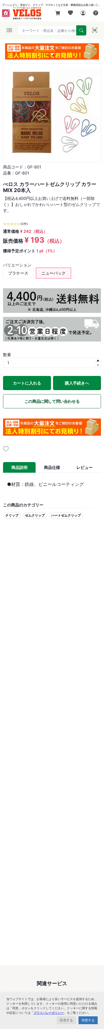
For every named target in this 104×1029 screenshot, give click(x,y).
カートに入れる (27, 383)
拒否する (66, 1020)
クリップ (11, 515)
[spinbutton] (52, 363)
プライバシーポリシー (49, 1013)
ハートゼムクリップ (66, 515)
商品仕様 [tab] (52, 467)
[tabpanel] (52, 484)
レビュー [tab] (84, 467)
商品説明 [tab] (19, 467)
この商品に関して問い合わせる (52, 401)
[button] (52, 54)
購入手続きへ (77, 383)
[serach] (81, 30)
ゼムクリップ (35, 515)
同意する (88, 1020)
